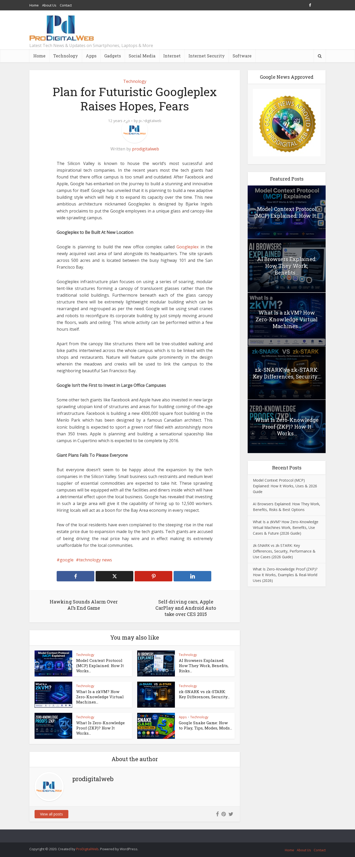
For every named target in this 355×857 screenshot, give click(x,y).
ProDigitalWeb (87, 849)
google (67, 560)
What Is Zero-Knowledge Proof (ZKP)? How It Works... (100, 728)
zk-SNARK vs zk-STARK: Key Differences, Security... (204, 694)
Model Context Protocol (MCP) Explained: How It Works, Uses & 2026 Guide (285, 486)
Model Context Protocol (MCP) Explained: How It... (286, 212)
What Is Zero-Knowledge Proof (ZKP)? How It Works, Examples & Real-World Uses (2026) (285, 575)
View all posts (51, 814)
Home (34, 5)
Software (242, 55)
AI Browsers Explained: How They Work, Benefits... (287, 266)
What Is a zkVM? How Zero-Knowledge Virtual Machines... (100, 697)
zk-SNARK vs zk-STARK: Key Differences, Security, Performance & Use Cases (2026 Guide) (284, 551)
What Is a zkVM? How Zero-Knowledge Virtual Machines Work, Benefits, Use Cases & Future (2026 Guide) (285, 527)
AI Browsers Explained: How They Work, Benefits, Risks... (203, 666)
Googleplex (187, 247)
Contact (66, 5)
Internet (172, 55)
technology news (95, 560)
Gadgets (112, 55)
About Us (49, 5)
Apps (91, 55)
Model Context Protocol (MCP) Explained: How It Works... (100, 666)
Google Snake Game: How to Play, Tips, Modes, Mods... (205, 725)
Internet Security (206, 55)
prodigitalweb (150, 120)
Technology (65, 55)
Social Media (142, 55)
